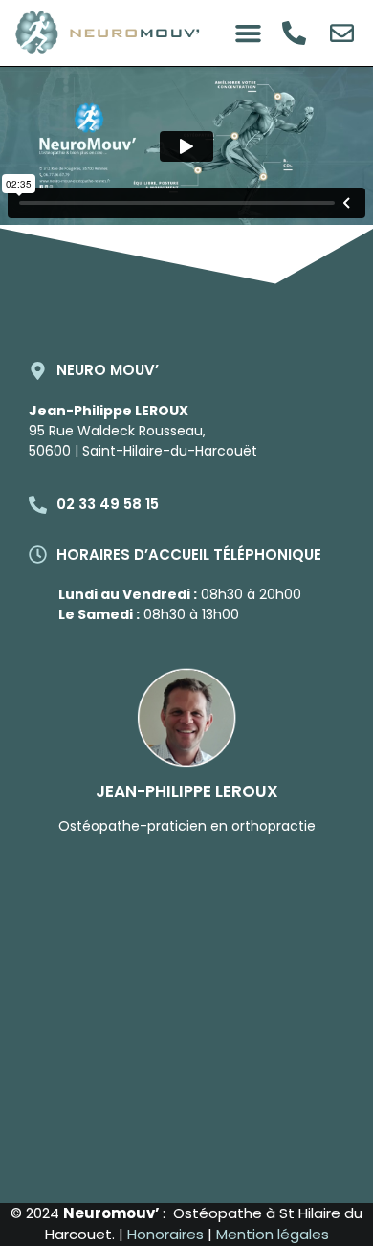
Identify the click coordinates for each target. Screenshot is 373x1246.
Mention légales (272, 1234)
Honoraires (167, 1234)
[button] (248, 33)
